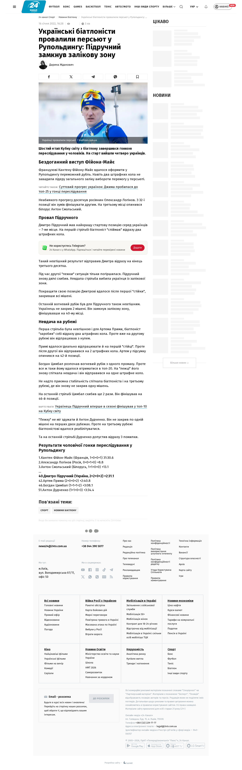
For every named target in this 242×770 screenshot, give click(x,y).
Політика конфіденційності (160, 542)
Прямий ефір (52, 614)
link (83, 570)
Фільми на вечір (53, 663)
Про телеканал (131, 558)
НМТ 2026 (90, 667)
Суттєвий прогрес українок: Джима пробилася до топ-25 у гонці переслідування (88, 189)
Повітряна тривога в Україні (101, 619)
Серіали (49, 673)
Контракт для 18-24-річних (141, 623)
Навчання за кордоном (98, 677)
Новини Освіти (95, 649)
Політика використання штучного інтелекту (161, 551)
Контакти (184, 547)
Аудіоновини (51, 624)
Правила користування (130, 577)
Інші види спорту (146, 6)
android (135, 746)
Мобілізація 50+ (135, 614)
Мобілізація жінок (137, 619)
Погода (48, 629)
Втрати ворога (93, 634)
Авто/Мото (123, 6)
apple (154, 746)
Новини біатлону (68, 17)
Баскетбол (93, 6)
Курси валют (175, 610)
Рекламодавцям (131, 570)
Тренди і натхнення (137, 663)
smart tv (174, 746)
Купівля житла (134, 658)
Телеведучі (129, 564)
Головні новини (53, 605)
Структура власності (190, 558)
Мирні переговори (96, 614)
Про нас (127, 541)
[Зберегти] (137, 77)
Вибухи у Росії (93, 629)
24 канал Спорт (47, 17)
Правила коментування (158, 579)
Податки (172, 628)
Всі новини (51, 600)
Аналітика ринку (136, 653)
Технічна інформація (190, 541)
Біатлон (172, 668)
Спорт (172, 649)
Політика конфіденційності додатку (160, 561)
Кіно (47, 649)
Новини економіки (180, 600)
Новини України (53, 610)
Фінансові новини (178, 614)
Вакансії (183, 553)
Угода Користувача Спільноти (161, 571)
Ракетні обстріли (95, 605)
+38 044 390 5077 (92, 546)
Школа (89, 662)
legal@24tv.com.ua (167, 726)
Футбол (54, 6)
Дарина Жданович (61, 64)
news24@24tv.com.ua (53, 546)
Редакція (127, 547)
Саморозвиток (93, 672)
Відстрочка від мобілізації (141, 628)
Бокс (66, 6)
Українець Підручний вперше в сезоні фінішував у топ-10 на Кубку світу (93, 408)
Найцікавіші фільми (56, 653)
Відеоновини (52, 619)
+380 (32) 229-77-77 (146, 722)
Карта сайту (185, 570)
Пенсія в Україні (177, 633)
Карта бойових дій (96, 610)
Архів (182, 564)
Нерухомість (135, 649)
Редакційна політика (134, 553)
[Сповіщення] (206, 6)
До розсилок (101, 698)
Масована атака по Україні (101, 624)
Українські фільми (55, 658)
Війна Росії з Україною (100, 600)
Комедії (48, 668)
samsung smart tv (195, 746)
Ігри (181, 576)
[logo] (34, 6)
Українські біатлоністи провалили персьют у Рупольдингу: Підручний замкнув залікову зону (114, 17)
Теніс (108, 6)
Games (78, 6)
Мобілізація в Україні (141, 600)
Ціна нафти (174, 605)
